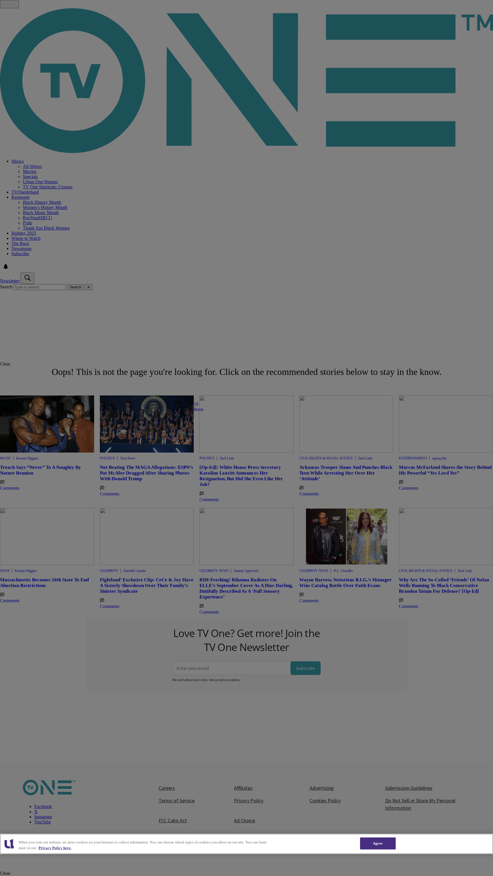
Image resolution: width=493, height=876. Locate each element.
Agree (378, 843)
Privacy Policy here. (55, 848)
